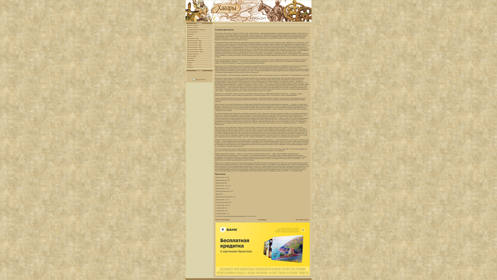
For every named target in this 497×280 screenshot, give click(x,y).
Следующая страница (302, 219)
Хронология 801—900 (194, 47)
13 (269, 153)
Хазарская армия (192, 32)
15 (228, 165)
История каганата (192, 27)
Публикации (191, 60)
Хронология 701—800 (194, 45)
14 (274, 156)
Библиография (191, 56)
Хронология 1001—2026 (195, 51)
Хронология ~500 (192, 38)
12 (283, 150)
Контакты (190, 67)
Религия (189, 36)
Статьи (189, 65)
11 (243, 145)
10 (215, 202)
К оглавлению (262, 219)
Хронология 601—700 (194, 43)
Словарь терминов (193, 54)
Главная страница (192, 25)
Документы (190, 58)
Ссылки (189, 62)
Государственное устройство (196, 29)
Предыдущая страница (222, 219)
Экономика (190, 34)
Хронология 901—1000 (194, 49)
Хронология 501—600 (194, 40)
